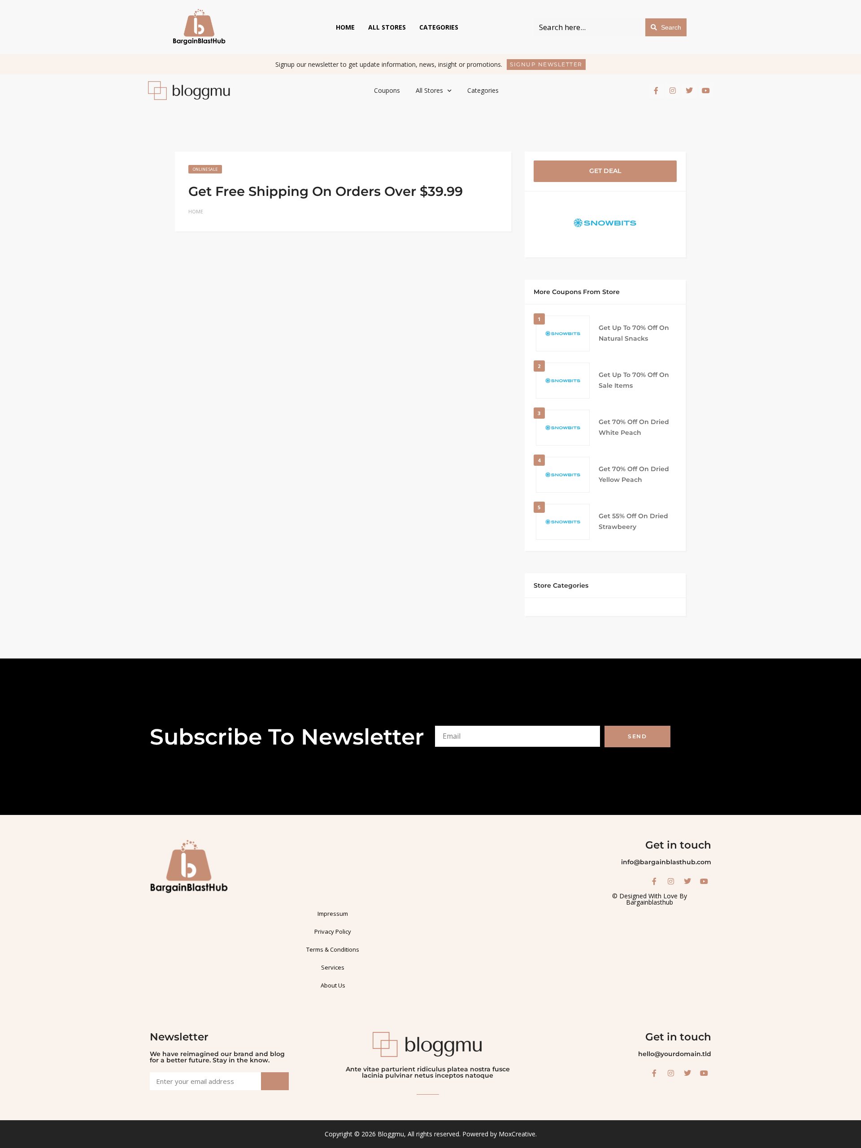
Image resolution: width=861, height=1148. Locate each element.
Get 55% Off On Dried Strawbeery (633, 521)
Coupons (387, 90)
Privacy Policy (332, 931)
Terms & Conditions (332, 949)
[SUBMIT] (275, 1081)
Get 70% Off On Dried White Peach (634, 427)
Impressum (332, 914)
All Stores (387, 27)
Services (332, 967)
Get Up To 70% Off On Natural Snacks (634, 333)
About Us (333, 985)
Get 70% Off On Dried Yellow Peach (634, 474)
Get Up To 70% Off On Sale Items (634, 380)
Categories (438, 27)
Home (345, 27)
